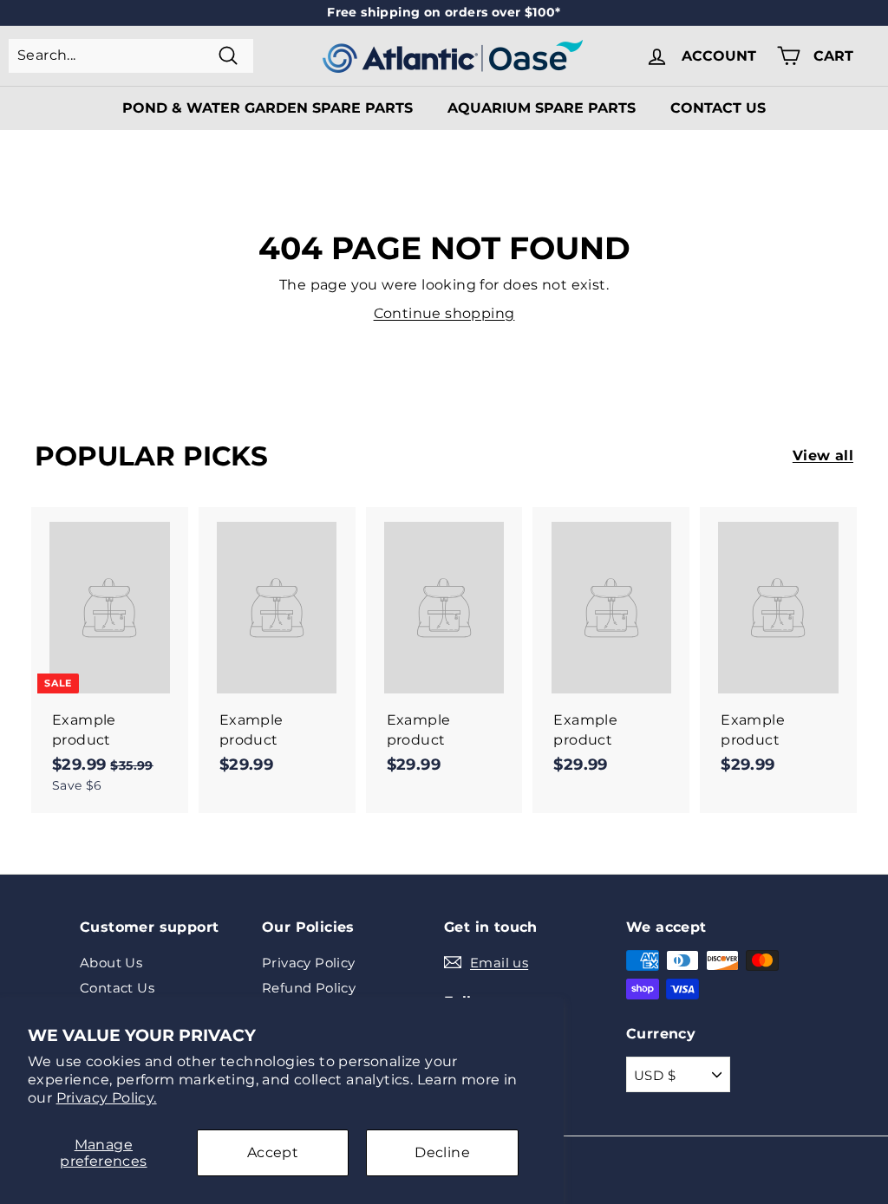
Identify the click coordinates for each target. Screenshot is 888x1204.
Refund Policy (309, 987)
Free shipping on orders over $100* (444, 12)
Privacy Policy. (106, 1098)
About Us (111, 962)
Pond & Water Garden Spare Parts (267, 108)
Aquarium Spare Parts (541, 108)
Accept (272, 1152)
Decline (442, 1152)
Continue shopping (444, 313)
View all (823, 455)
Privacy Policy (309, 962)
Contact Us (718, 108)
